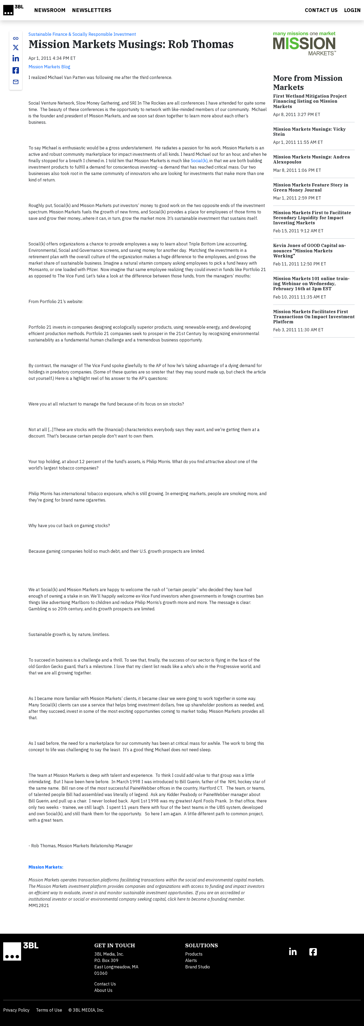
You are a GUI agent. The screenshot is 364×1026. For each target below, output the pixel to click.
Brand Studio (197, 966)
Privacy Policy (16, 1010)
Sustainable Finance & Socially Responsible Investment (82, 34)
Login (352, 10)
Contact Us (105, 984)
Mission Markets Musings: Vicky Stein (309, 131)
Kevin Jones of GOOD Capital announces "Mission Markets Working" (309, 250)
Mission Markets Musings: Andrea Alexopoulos (311, 159)
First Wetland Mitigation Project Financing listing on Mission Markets (310, 101)
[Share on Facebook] (16, 70)
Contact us (321, 10)
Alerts (191, 960)
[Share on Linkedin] (16, 58)
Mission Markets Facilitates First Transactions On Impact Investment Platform (314, 316)
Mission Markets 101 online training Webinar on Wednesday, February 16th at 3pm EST (311, 283)
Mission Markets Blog (49, 66)
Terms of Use (49, 1010)
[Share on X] (16, 47)
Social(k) (199, 160)
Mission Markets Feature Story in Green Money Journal (310, 187)
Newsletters (91, 10)
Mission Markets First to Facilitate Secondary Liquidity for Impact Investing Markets (312, 217)
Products (194, 954)
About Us (103, 990)
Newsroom (50, 10)
